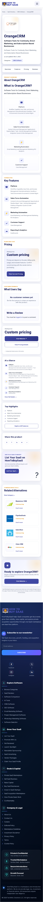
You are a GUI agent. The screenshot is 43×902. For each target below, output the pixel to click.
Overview (8, 69)
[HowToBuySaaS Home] (10, 3)
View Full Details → (10, 397)
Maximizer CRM (21, 501)
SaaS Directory (11, 12)
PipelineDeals (21, 515)
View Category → (9, 495)
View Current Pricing (16, 274)
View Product (19, 508)
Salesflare (19, 530)
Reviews (35, 69)
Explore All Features (21, 426)
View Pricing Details (21, 344)
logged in (19, 317)
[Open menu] (37, 3)
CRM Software (21, 12)
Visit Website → (21, 581)
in (16, 442)
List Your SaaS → (11, 471)
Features (17, 69)
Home (3, 12)
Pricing (26, 69)
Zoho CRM (19, 544)
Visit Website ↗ (21, 338)
